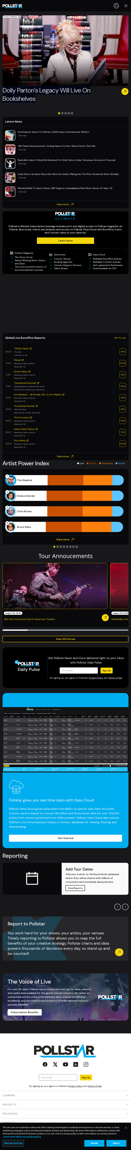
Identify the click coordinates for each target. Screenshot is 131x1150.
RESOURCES (10, 1113)
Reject (116, 1143)
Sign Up (106, 670)
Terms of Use (115, 677)
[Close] (125, 1127)
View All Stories (65, 639)
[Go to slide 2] (62, 113)
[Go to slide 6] (70, 547)
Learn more (65, 240)
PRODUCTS (9, 1104)
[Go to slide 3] (65, 113)
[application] (65, 504)
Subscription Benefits (25, 1012)
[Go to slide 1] (59, 113)
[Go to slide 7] (73, 547)
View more (63, 204)
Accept (94, 1143)
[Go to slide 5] (72, 113)
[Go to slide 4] (69, 113)
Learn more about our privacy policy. (22, 1136)
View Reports (75, 888)
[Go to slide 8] (77, 547)
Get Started (65, 838)
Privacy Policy (96, 677)
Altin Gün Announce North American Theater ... (30, 619)
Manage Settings (13, 1143)
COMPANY (9, 1095)
